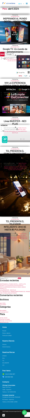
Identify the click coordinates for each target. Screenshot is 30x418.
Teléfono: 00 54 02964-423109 (9, 402)
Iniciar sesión (3, 317)
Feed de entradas (5, 319)
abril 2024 (3, 303)
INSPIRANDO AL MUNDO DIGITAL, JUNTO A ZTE (15, 20)
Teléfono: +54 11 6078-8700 (9, 392)
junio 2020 (3, 304)
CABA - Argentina (6, 389)
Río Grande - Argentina (8, 399)
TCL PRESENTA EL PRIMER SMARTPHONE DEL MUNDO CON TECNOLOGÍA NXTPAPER (15, 155)
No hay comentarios (16, 29)
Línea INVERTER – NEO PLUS (15, 122)
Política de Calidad (7, 335)
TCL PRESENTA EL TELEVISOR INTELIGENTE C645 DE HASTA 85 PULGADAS (15, 225)
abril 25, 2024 (22, 27)
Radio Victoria (22, 25)
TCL (3, 360)
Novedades (3, 310)
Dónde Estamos (6, 346)
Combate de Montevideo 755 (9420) (11, 397)
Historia (4, 344)
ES (21, 3)
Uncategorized (15, 16)
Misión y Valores (6, 333)
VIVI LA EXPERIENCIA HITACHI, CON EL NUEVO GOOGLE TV (15, 85)
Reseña (4, 330)
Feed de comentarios (6, 320)
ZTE (3, 365)
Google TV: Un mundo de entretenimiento (15, 50)
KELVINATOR (5, 363)
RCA (3, 358)
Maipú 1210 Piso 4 (6, 387)
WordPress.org (4, 322)
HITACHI (4, 356)
